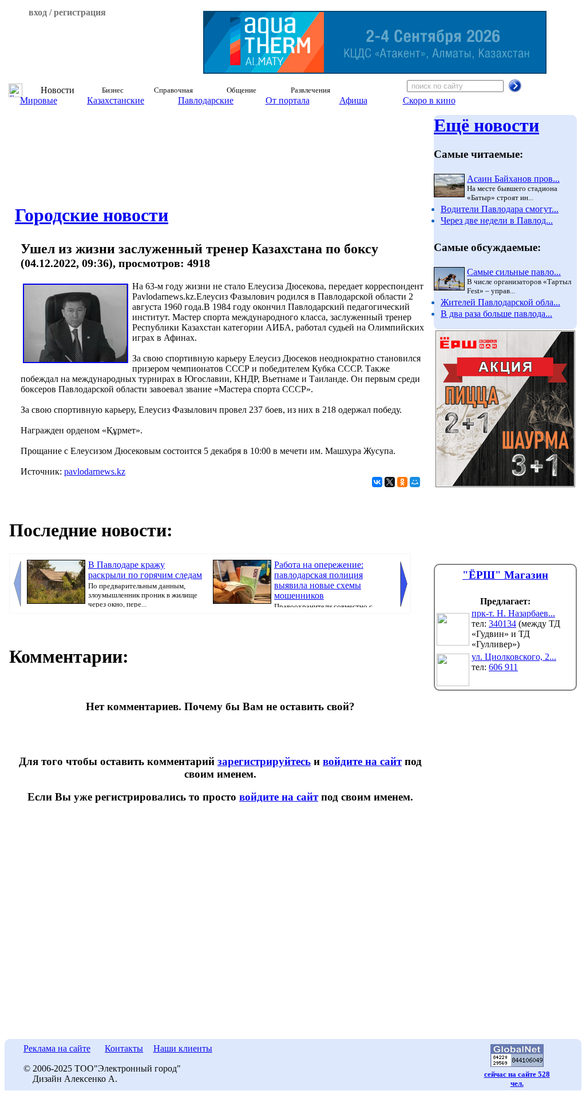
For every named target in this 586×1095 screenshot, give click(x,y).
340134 (502, 623)
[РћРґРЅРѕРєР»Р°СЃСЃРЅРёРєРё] (402, 482)
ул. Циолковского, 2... (514, 657)
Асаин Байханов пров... (513, 179)
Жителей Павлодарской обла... (500, 302)
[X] (390, 482)
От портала (288, 100)
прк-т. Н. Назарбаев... (513, 613)
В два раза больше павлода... (496, 313)
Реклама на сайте (56, 1048)
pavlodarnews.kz (94, 471)
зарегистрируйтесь (264, 761)
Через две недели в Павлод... (497, 220)
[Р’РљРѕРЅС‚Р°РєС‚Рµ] (377, 482)
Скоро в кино (429, 100)
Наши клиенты (182, 1048)
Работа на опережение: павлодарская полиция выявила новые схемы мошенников (318, 580)
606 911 (503, 667)
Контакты (124, 1048)
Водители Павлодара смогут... (500, 209)
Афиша (353, 100)
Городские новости (91, 215)
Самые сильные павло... (514, 272)
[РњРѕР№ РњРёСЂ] (415, 482)
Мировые (38, 100)
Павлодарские (205, 100)
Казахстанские (115, 100)
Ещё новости (486, 125)
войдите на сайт (362, 761)
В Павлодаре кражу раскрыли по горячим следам (145, 570)
